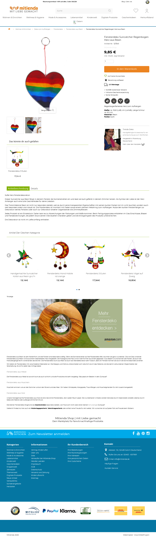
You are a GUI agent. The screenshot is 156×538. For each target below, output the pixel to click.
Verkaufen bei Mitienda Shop (43, 458)
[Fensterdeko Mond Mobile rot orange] (60, 255)
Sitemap (34, 478)
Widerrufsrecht (37, 475)
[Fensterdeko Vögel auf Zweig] (131, 255)
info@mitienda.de (121, 459)
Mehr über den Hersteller (132, 144)
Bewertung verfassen (116, 80)
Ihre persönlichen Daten (78, 458)
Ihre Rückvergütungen (77, 453)
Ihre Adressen (73, 456)
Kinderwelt (11, 461)
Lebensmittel (12, 458)
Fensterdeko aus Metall (16, 372)
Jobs (33, 456)
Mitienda (61, 418)
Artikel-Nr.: (108, 44)
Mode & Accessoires (15, 456)
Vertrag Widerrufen (39, 450)
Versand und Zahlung (40, 472)
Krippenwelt (12, 467)
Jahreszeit (11, 470)
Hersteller (11, 486)
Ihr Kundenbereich (78, 444)
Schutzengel (93, 405)
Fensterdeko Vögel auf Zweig (132, 275)
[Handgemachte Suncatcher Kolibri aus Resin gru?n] (24, 255)
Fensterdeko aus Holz (16, 393)
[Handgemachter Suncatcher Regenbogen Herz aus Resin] (15, 125)
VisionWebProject (141, 535)
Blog (123, 1)
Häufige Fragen (111, 464)
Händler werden (38, 461)
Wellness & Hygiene (15, 453)
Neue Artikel (12, 478)
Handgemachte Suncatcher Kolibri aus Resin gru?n (24, 275)
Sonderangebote (14, 484)
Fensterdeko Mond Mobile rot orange (60, 275)
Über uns (129, 1)
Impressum (36, 464)
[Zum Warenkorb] (141, 11)
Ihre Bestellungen (75, 450)
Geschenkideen (13, 464)
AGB (33, 467)
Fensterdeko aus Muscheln (18, 382)
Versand (120, 56)
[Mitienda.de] (28, 9)
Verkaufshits (12, 481)
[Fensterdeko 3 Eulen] (17, 157)
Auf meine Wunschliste (116, 76)
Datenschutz (36, 470)
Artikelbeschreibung (18, 188)
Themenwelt (12, 472)
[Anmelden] (146, 10)
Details (34, 188)
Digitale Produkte (14, 475)
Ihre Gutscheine (74, 461)
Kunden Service (111, 468)
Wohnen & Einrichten (16, 450)
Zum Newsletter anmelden (49, 434)
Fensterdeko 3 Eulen (17, 171)
